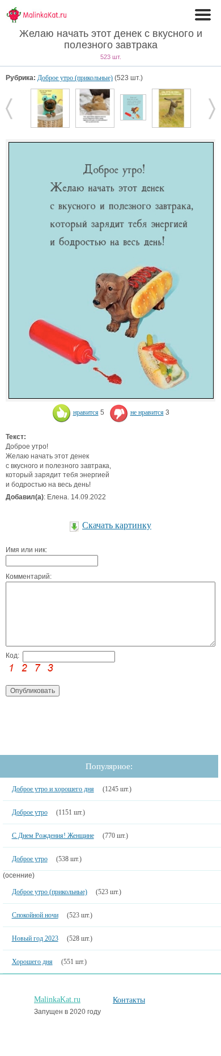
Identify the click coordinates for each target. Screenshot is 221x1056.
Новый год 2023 (35, 938)
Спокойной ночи (35, 915)
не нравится (147, 412)
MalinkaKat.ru (57, 999)
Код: (12, 656)
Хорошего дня (32, 962)
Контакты (129, 1000)
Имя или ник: (26, 550)
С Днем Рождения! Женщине (53, 836)
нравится (86, 412)
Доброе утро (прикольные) (75, 78)
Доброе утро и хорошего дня (53, 789)
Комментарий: (29, 577)
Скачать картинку (116, 525)
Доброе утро (30, 812)
